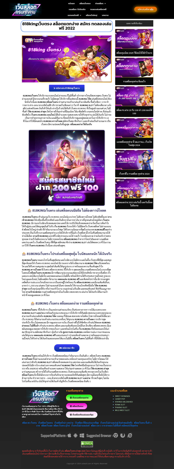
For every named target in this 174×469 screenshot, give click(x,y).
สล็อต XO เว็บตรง (29, 423)
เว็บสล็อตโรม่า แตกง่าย (63, 423)
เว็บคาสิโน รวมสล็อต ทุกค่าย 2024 (134, 173)
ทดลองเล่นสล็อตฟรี (98, 9)
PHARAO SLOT (121, 407)
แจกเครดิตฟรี (73, 15)
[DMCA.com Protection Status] (87, 444)
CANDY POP (120, 399)
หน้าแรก (71, 3)
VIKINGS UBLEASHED (124, 401)
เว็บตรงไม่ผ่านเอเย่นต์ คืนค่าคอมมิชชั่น (116, 423)
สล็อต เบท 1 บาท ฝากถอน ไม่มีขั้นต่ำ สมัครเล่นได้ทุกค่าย (114, 425)
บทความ (105, 15)
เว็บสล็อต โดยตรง (45, 423)
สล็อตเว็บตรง (85, 3)
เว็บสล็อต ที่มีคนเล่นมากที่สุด (87, 423)
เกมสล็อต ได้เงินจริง (77, 9)
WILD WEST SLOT (122, 410)
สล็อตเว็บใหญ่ (91, 15)
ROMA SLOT (120, 404)
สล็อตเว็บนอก (47, 425)
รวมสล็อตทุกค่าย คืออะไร (134, 81)
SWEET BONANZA (122, 396)
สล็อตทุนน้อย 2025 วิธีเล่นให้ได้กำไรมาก (134, 52)
